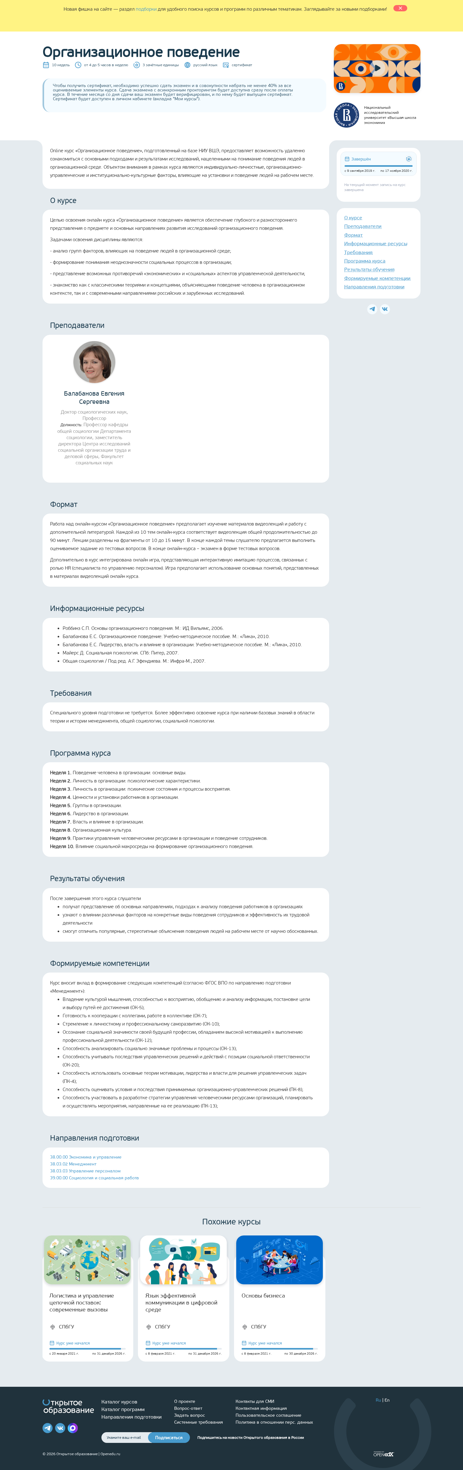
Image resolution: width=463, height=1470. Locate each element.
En (387, 1400)
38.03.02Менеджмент (73, 1164)
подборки (146, 9)
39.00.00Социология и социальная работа (94, 1178)
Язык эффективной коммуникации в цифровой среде (181, 1302)
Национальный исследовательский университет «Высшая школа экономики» (390, 115)
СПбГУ (66, 1327)
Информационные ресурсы (375, 244)
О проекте (184, 1401)
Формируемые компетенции (377, 278)
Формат (353, 235)
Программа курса (365, 261)
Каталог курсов (119, 1402)
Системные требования (198, 1422)
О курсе (353, 218)
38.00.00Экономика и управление (86, 1157)
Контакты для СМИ (255, 1401)
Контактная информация (261, 1408)
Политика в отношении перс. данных (274, 1422)
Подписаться (169, 1437)
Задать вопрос (189, 1415)
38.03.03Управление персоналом (85, 1171)
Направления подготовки (374, 287)
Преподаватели (362, 226)
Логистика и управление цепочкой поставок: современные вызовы (81, 1302)
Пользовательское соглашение (268, 1415)
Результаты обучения (369, 269)
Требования (358, 252)
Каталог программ (123, 1409)
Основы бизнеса (263, 1295)
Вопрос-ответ (188, 1408)
